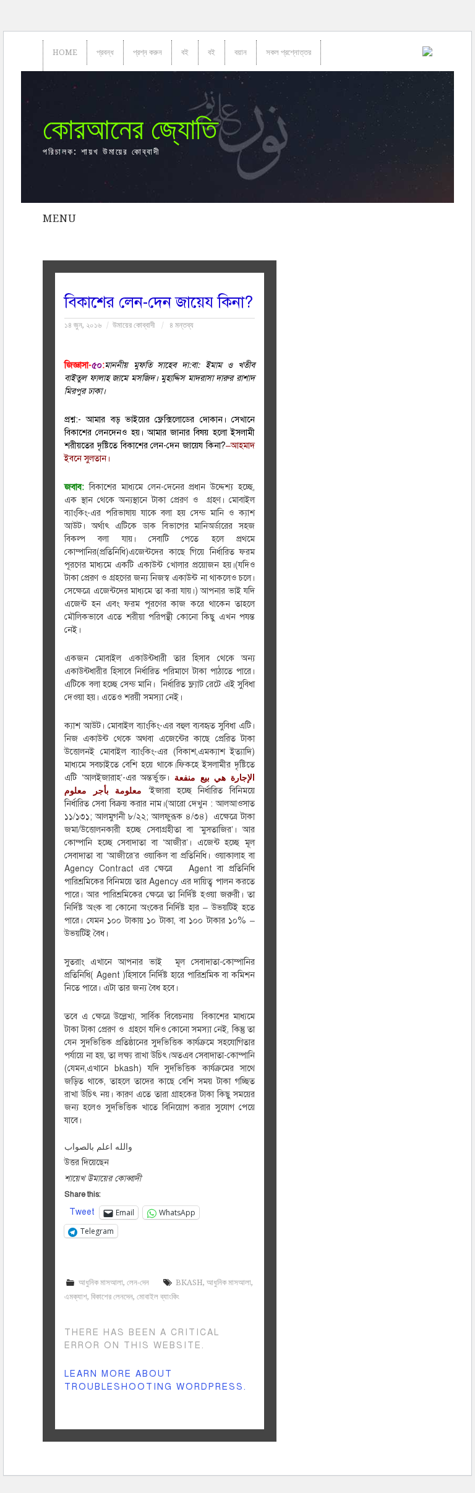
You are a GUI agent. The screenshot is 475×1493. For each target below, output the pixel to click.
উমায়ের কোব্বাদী (134, 325)
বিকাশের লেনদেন (112, 1296)
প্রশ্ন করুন (147, 52)
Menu (59, 218)
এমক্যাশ (75, 1296)
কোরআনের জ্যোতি (130, 129)
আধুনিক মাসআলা (101, 1282)
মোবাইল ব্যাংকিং (158, 1296)
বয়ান (240, 52)
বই (185, 52)
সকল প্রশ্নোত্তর (288, 52)
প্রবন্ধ (105, 52)
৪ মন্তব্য (181, 325)
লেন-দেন (138, 1282)
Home (65, 52)
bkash (189, 1282)
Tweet (82, 1212)
